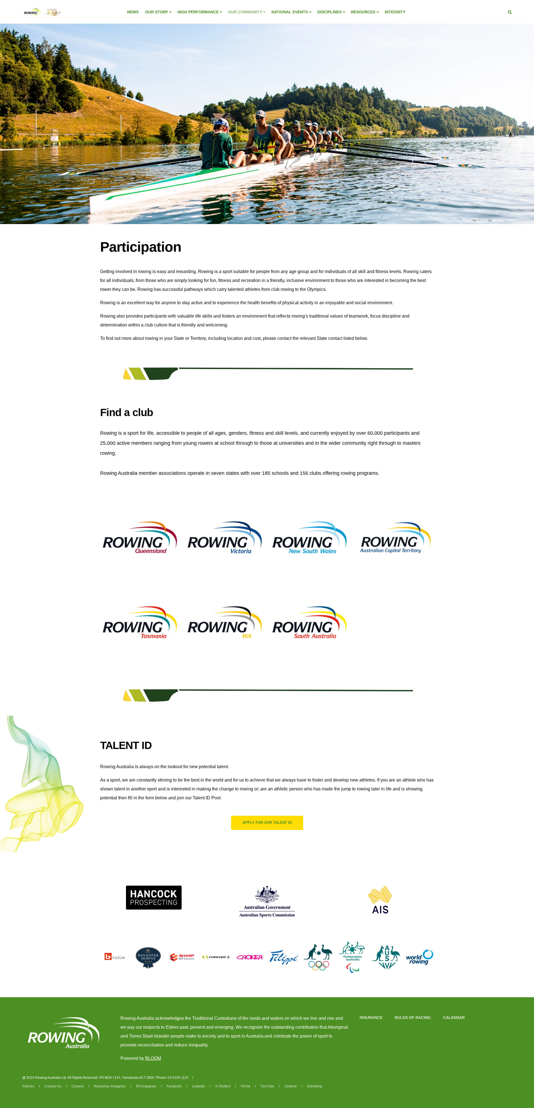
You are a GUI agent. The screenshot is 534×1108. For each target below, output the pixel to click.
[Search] (510, 12)
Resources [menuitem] (363, 12)
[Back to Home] (42, 19)
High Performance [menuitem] (198, 12)
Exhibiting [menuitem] (314, 1086)
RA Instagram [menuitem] (146, 1086)
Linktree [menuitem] (291, 1086)
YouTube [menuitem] (267, 1086)
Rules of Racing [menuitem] (413, 1017)
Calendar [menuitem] (454, 1017)
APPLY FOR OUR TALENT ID (267, 822)
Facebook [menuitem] (174, 1086)
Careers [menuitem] (77, 1086)
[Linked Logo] (154, 898)
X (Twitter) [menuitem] (222, 1086)
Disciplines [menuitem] (329, 12)
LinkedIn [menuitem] (198, 1086)
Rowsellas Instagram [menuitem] (110, 1086)
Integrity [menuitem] (395, 12)
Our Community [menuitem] (245, 12)
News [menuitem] (133, 12)
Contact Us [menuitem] (52, 1086)
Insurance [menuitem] (371, 1017)
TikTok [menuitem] (245, 1086)
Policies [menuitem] (28, 1086)
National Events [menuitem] (289, 12)
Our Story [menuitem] (156, 12)
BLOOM (153, 1058)
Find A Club (139, 560)
